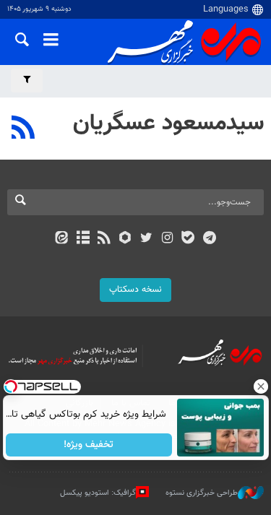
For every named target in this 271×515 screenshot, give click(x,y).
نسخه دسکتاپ (135, 289)
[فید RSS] (104, 239)
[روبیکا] (125, 239)
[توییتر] (146, 239)
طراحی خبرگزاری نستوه (201, 492)
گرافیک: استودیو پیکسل (98, 492)
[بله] (188, 239)
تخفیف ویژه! (88, 445)
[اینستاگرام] (167, 239)
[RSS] (23, 129)
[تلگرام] (209, 239)
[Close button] (260, 386)
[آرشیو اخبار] (83, 239)
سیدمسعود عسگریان (168, 123)
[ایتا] (62, 239)
